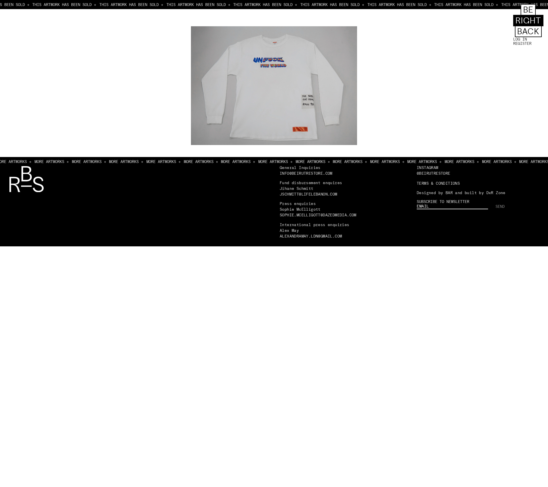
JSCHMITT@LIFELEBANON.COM (308, 194)
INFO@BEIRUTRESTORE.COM (306, 173)
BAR (449, 192)
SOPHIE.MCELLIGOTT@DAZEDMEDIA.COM (318, 215)
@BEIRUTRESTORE (433, 173)
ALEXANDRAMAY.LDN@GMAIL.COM (312, 236)
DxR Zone (495, 192)
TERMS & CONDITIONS (438, 183)
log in (520, 39)
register (522, 43)
